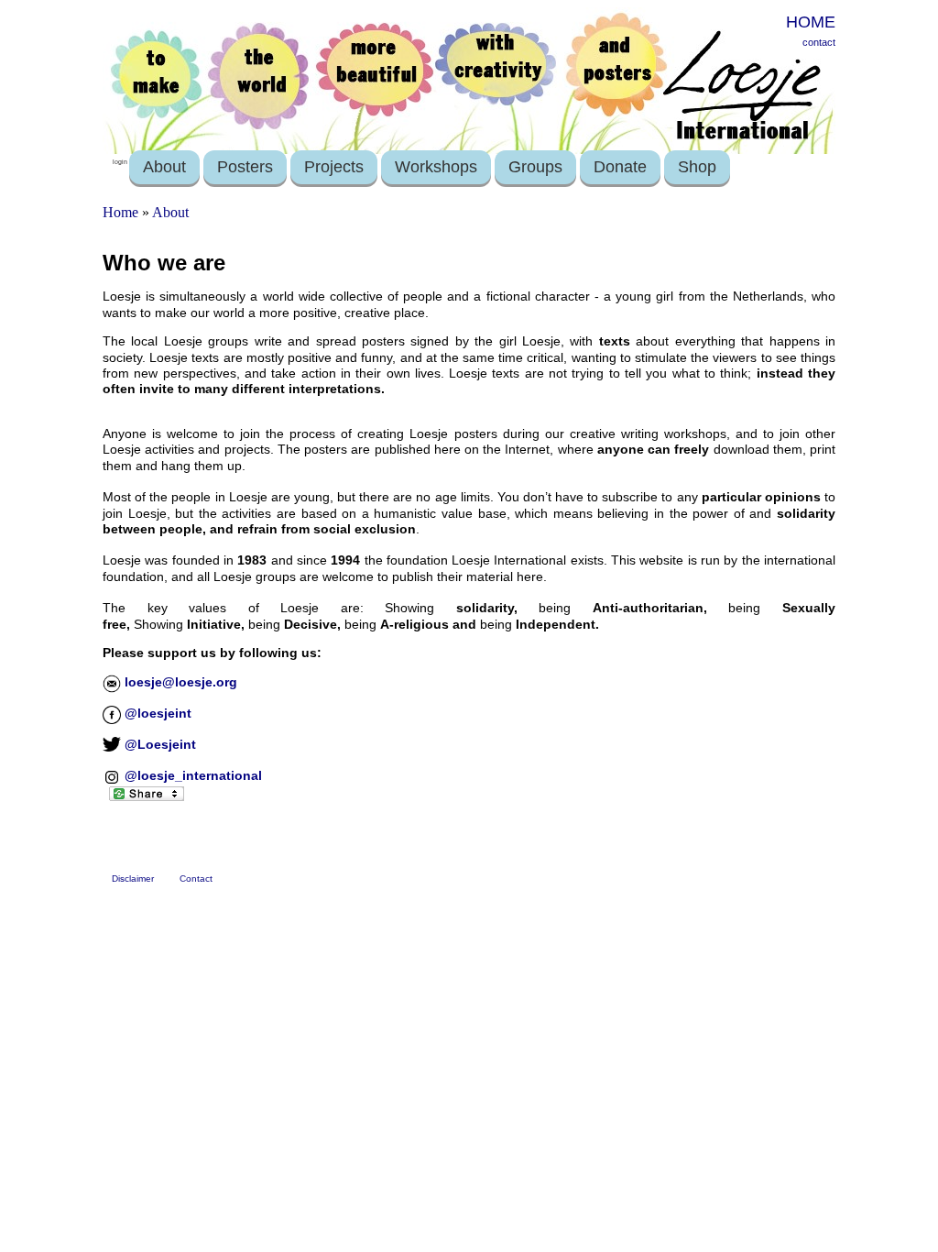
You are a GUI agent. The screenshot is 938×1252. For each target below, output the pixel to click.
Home (120, 212)
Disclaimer (133, 878)
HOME (810, 22)
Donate (620, 167)
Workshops (436, 167)
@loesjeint (156, 713)
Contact (196, 878)
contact (818, 42)
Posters (245, 167)
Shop (697, 167)
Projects (334, 167)
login (120, 162)
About (164, 167)
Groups (535, 167)
